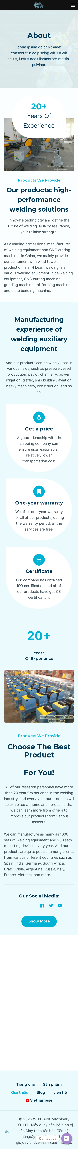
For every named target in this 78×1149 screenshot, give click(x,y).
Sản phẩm (52, 1084)
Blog (40, 1092)
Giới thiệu (19, 1092)
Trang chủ (25, 1084)
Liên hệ (60, 1092)
